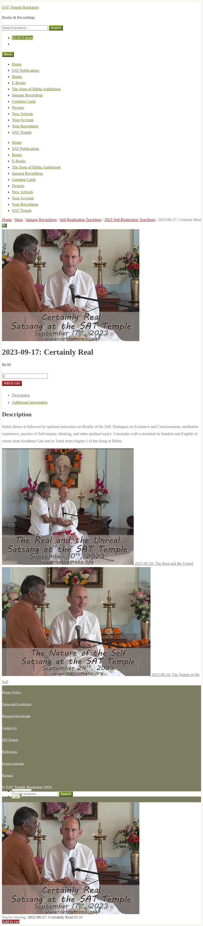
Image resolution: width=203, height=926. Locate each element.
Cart (17, 796)
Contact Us (9, 728)
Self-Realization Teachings (81, 220)
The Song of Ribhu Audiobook (36, 89)
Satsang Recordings (27, 95)
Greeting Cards (24, 101)
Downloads (22, 716)
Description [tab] (21, 395)
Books (17, 77)
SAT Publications (25, 70)
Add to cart (12, 383)
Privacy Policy (12, 692)
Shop (19, 220)
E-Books (19, 83)
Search (56, 28)
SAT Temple (22, 132)
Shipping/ (8, 716)
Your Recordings (25, 126)
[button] (4, 226)
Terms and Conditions (16, 704)
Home (17, 64)
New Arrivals (22, 114)
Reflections (9, 751)
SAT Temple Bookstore (20, 7)
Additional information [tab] (30, 402)
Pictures (18, 107)
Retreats (7, 775)
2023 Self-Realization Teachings (129, 220)
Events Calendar (13, 763)
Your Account (23, 120)
